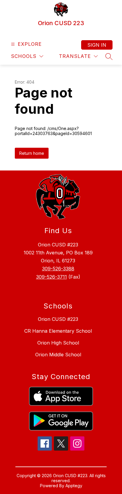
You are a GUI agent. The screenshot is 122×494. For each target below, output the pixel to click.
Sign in (96, 45)
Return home (31, 153)
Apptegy (73, 485)
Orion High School (58, 343)
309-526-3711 (51, 277)
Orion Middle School (58, 355)
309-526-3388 (58, 269)
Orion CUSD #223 (58, 319)
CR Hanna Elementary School (58, 331)
